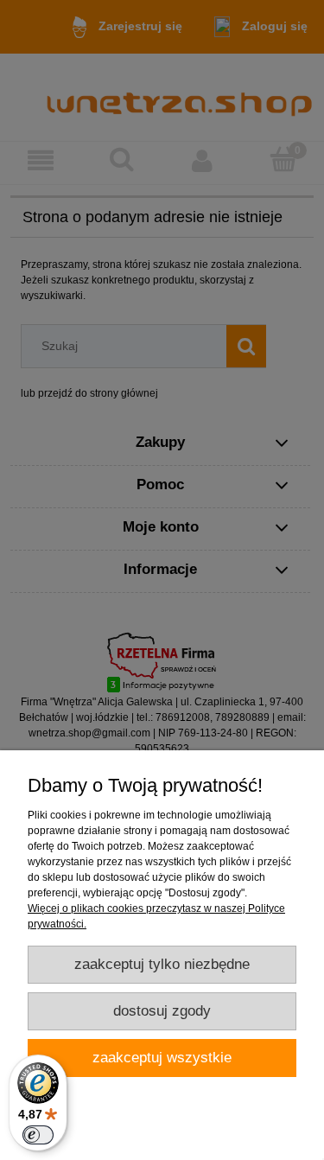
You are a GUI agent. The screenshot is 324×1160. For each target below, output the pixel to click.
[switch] (38, 1134)
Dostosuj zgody (162, 1011)
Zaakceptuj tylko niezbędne (162, 964)
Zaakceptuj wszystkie (162, 1057)
